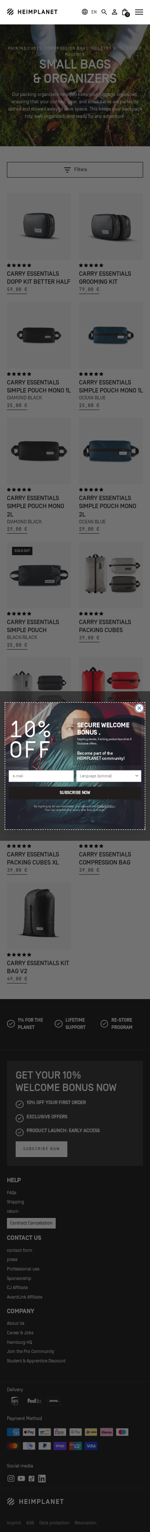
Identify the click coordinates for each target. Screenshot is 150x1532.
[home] (32, 12)
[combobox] (107, 776)
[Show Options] (137, 776)
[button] (94, 12)
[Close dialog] (139, 708)
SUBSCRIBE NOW (75, 793)
